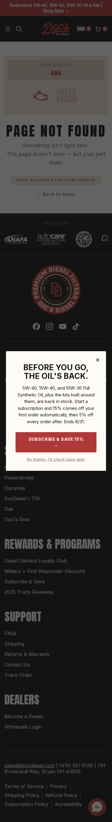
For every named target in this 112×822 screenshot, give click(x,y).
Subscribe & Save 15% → (56, 442)
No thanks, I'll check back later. (56, 459)
